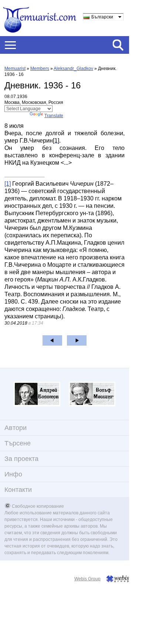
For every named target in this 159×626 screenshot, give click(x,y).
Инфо (13, 474)
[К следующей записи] (77, 340)
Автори (15, 427)
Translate (53, 115)
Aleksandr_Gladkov (73, 68)
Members (39, 68)
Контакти (18, 489)
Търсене (17, 443)
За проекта (21, 458)
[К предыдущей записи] (52, 340)
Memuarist (15, 68)
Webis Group (87, 578)
